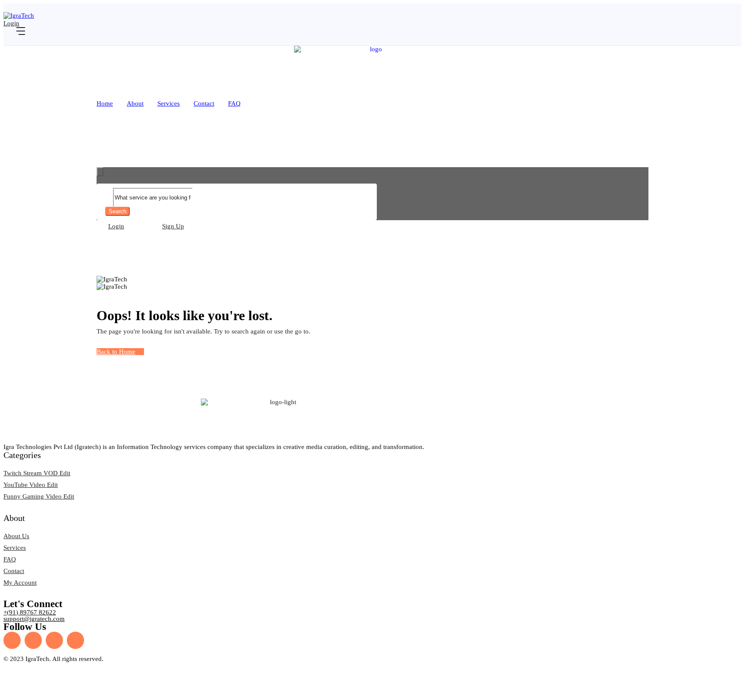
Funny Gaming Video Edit (38, 496)
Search (117, 211)
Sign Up (173, 226)
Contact (204, 103)
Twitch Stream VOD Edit (36, 473)
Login (11, 23)
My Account (20, 582)
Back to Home (116, 351)
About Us (16, 536)
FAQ (234, 103)
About (135, 103)
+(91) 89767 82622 (29, 612)
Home (105, 103)
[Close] (100, 171)
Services (168, 103)
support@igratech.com (34, 618)
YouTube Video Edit (30, 484)
